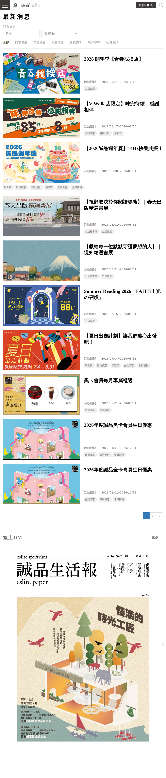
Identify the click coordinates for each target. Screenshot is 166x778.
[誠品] (26, 4)
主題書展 (90, 88)
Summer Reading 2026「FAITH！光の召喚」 (122, 294)
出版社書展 (91, 231)
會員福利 (77, 187)
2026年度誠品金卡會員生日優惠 (118, 469)
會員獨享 (76, 42)
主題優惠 (39, 42)
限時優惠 (90, 133)
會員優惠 (62, 187)
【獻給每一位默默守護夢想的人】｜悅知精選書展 (123, 249)
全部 (6, 42)
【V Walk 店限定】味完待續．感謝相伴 (121, 106)
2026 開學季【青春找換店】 (114, 59)
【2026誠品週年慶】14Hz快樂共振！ (123, 148)
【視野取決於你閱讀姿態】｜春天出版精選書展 (123, 205)
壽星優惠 (104, 454)
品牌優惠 (58, 42)
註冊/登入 (146, 5)
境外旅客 (94, 42)
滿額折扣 (104, 133)
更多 (156, 537)
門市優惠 (21, 42)
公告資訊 (112, 42)
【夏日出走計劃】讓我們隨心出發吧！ (120, 339)
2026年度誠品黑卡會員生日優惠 (118, 425)
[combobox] (21, 33)
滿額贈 (117, 133)
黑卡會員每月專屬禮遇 (108, 380)
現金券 (7, 187)
